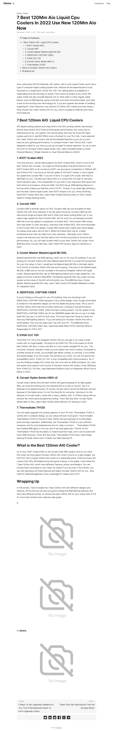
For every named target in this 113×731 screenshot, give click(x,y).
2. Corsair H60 (31, 49)
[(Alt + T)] (13, 3)
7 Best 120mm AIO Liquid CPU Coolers (40, 42)
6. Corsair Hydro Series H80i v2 (39, 61)
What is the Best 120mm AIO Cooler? (40, 68)
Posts (26, 13)
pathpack (59, 727)
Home (7, 3)
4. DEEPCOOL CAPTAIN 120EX (39, 55)
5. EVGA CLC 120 (33, 58)
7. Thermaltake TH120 (35, 65)
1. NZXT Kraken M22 (34, 45)
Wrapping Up (28, 71)
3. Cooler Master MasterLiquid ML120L (43, 52)
